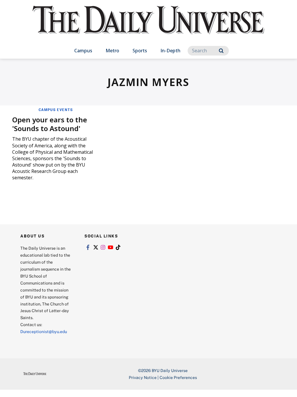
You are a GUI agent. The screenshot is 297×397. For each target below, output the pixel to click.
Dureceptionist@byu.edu (43, 331)
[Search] (221, 51)
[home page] (148, 26)
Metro (112, 50)
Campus (83, 50)
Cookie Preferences (178, 377)
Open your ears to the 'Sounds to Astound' (49, 124)
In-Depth (170, 50)
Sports (140, 50)
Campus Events (56, 110)
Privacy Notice (143, 377)
